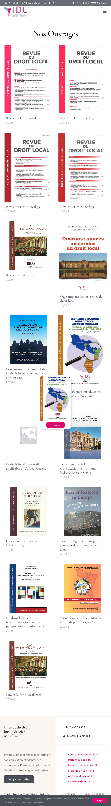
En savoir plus (37, 802)
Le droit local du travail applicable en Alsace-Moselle (26, 466)
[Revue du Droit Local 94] (28, 167)
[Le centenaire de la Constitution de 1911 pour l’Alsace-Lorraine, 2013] (82, 435)
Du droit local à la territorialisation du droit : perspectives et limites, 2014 (25, 622)
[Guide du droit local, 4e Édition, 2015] (28, 511)
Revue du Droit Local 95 (77, 118)
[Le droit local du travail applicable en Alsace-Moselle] (28, 435)
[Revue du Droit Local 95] (82, 78)
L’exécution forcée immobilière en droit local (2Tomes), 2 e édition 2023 (27, 373)
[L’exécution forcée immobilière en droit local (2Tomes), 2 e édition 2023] (28, 339)
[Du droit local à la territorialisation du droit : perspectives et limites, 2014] (28, 588)
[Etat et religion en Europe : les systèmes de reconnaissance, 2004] (82, 511)
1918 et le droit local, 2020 (24, 695)
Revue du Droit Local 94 (23, 207)
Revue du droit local (20, 275)
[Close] (69, 377)
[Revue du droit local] (28, 245)
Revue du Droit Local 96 (23, 118)
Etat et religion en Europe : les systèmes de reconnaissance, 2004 (81, 545)
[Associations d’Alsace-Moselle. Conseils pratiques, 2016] (82, 588)
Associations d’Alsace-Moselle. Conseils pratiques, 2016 (81, 620)
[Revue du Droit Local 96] (28, 78)
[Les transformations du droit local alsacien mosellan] (82, 351)
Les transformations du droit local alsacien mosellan (80, 393)
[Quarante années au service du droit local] (82, 256)
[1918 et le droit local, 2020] (28, 665)
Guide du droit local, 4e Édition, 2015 (22, 543)
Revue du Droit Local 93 (77, 207)
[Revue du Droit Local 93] (82, 167)
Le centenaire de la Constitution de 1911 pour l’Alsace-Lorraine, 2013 (78, 468)
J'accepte (99, 800)
